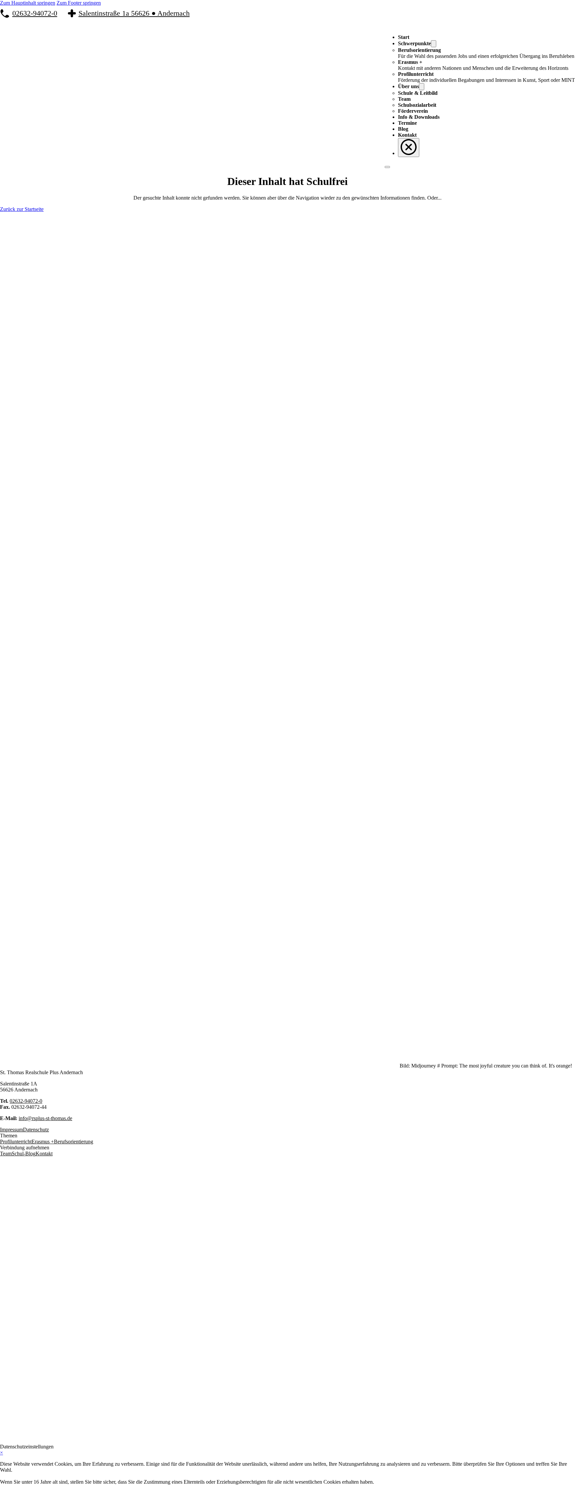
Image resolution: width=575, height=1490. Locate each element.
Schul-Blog (24, 1153)
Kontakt (407, 135)
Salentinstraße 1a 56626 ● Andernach (134, 13)
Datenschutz (36, 1129)
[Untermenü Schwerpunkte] (433, 43)
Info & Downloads (419, 117)
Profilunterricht (16, 1141)
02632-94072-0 (34, 13)
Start (403, 37)
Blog (403, 129)
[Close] (408, 147)
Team (6, 1153)
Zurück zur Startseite (22, 209)
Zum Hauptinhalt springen (27, 3)
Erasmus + (43, 1141)
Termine (407, 123)
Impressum (11, 1129)
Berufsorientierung (73, 1141)
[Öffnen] (387, 167)
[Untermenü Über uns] (421, 86)
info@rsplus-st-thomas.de (45, 1118)
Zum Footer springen (79, 3)
